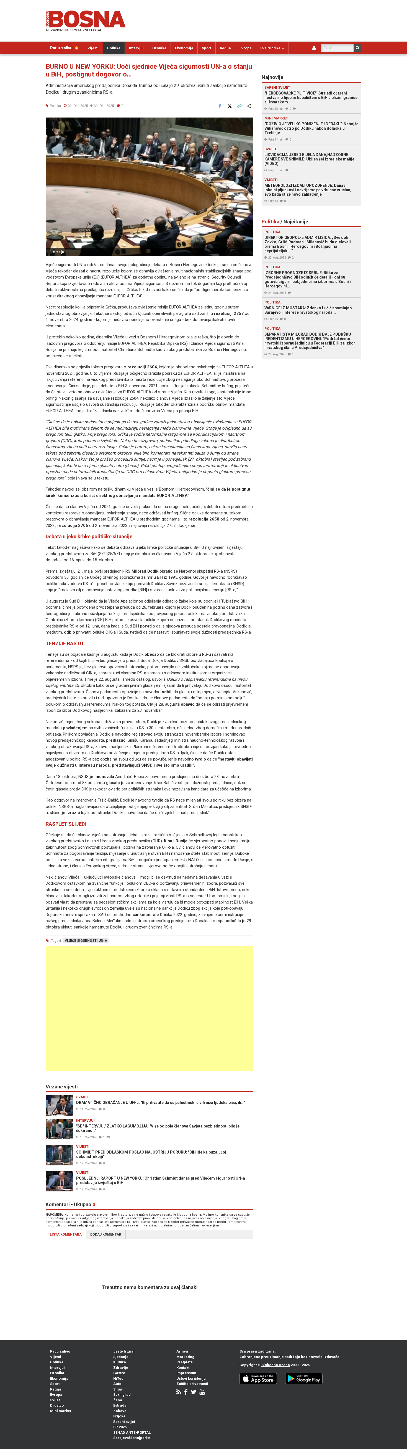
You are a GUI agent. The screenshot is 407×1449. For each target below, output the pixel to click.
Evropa (245, 48)
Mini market (60, 1411)
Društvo (57, 1405)
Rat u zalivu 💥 (64, 47)
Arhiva (182, 1351)
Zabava (120, 1411)
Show (118, 1389)
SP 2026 (120, 1427)
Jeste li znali (124, 1351)
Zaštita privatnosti (192, 1384)
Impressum (186, 1373)
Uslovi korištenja (191, 1378)
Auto (117, 1384)
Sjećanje (120, 1357)
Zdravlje (120, 1368)
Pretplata (184, 1362)
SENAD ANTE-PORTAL (132, 1432)
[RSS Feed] (178, 1392)
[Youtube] (202, 1392)
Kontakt (182, 1368)
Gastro (119, 1373)
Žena (117, 1400)
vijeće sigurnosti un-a (86, 941)
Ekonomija (184, 48)
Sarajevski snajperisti (132, 1438)
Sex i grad (122, 1394)
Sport (206, 48)
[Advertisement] (149, 1008)
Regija (225, 48)
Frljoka (119, 1416)
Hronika (159, 48)
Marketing (185, 1357)
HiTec (118, 1378)
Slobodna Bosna (275, 1365)
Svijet (55, 1400)
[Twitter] (193, 1392)
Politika (113, 48)
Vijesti (93, 48)
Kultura (119, 1362)
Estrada (120, 1405)
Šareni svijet (124, 1422)
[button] (248, 122)
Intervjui (136, 48)
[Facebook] (186, 1392)
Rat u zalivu (60, 1351)
